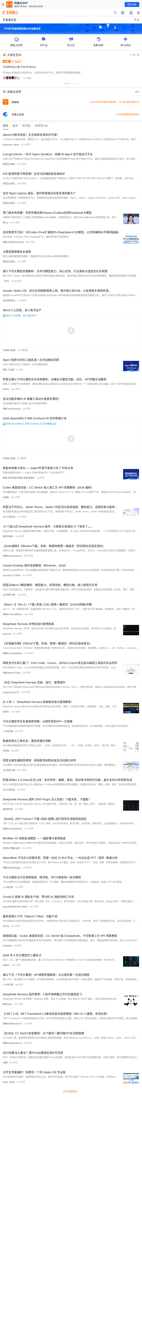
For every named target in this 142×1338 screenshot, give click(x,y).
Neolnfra (7, 633)
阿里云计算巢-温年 (11, 848)
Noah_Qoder (9, 1081)
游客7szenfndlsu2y (12, 408)
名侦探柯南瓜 (9, 300)
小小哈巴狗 (8, 731)
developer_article (11, 144)
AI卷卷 (6, 497)
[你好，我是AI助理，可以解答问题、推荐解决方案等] (122, 12)
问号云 (6, 389)
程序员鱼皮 (8, 536)
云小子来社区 (9, 516)
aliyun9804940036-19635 (15, 906)
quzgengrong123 (11, 692)
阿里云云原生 (9, 163)
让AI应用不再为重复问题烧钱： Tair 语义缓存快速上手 (114, 101)
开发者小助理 (9, 350)
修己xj (5, 222)
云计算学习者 (9, 594)
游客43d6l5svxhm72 (12, 1023)
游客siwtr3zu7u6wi (11, 672)
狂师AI (6, 711)
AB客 (5, 1062)
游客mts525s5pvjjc (11, 867)
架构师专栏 (8, 809)
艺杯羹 (6, 750)
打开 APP (131, 4)
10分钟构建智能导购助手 (127, 114)
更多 (137, 91)
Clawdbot (7, 945)
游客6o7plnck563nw (12, 555)
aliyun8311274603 (12, 575)
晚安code (7, 1004)
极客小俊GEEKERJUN (13, 241)
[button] (66, 83)
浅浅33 (6, 965)
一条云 (6, 280)
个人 (136, 20)
